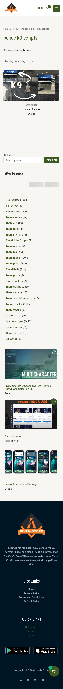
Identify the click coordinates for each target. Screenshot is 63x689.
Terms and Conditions (31, 597)
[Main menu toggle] (56, 8)
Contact (31, 635)
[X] (35, 680)
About (31, 631)
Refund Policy (31, 601)
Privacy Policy (31, 593)
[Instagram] (42, 680)
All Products (31, 627)
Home (7, 29)
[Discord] (20, 680)
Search (8, 154)
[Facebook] (28, 680)
